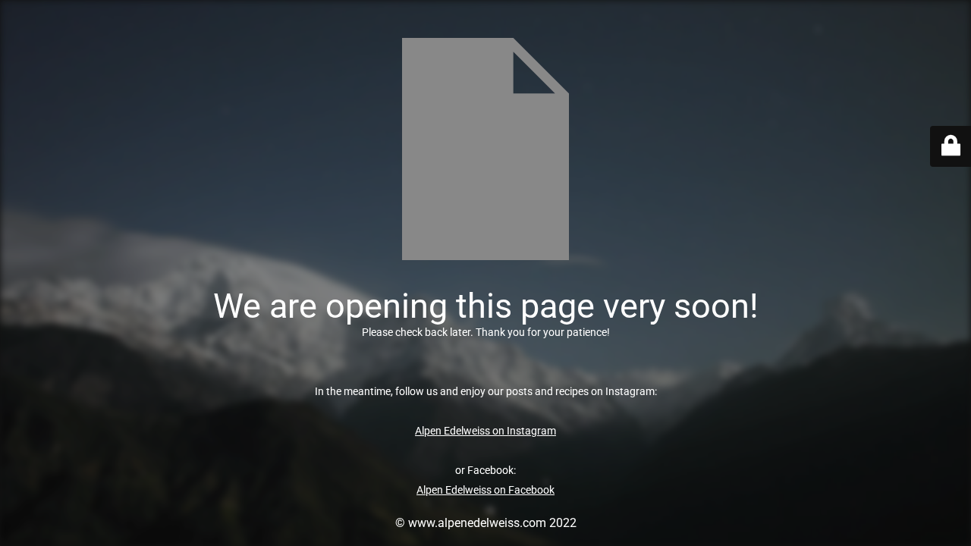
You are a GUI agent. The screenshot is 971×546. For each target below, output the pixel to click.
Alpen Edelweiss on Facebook (485, 490)
